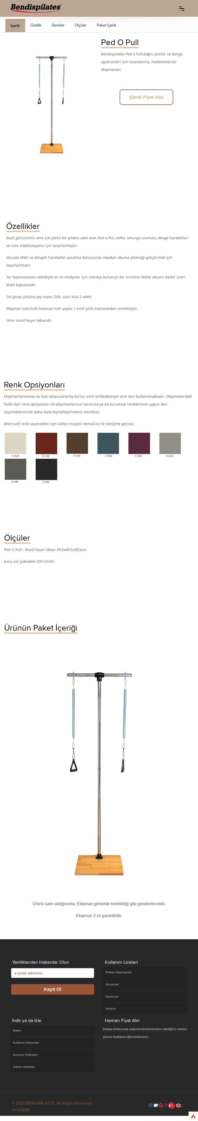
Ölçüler (80, 25)
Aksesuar (112, 997)
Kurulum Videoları (25, 1055)
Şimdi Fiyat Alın (146, 97)
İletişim (111, 1009)
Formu (107, 1029)
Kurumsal (112, 984)
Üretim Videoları (24, 1067)
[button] (150, 1105)
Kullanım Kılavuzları (26, 1043)
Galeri (17, 1031)
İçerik (15, 25)
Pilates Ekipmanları (119, 972)
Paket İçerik (106, 25)
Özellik (36, 25)
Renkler (58, 25)
